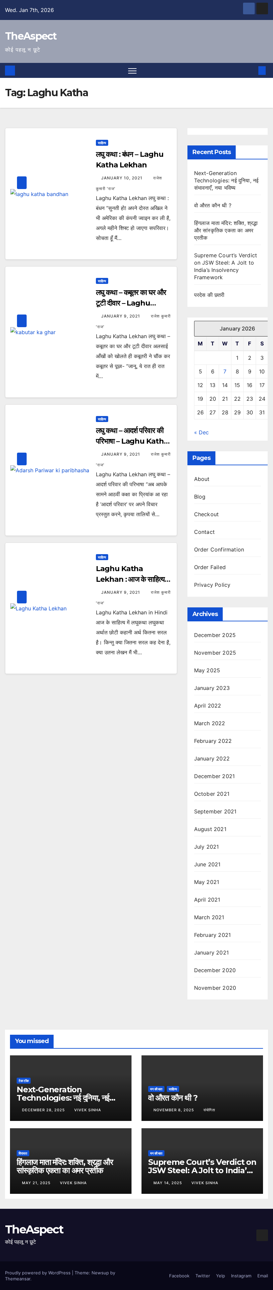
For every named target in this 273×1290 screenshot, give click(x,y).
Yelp (220, 1275)
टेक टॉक (24, 1081)
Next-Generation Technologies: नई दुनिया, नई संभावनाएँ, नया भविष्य (226, 180)
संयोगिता (209, 1110)
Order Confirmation (219, 549)
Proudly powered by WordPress (38, 1272)
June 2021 (207, 864)
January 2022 (212, 758)
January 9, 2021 (121, 316)
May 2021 (206, 882)
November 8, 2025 (174, 1110)
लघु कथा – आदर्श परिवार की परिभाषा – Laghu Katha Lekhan (132, 441)
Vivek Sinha (87, 1110)
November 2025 (215, 652)
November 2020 (215, 987)
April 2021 (207, 899)
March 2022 (209, 723)
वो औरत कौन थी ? (212, 205)
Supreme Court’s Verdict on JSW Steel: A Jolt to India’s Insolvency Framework (202, 1170)
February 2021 (212, 935)
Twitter (202, 1275)
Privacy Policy (212, 584)
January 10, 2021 (122, 177)
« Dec (201, 432)
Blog (200, 496)
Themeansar (17, 1278)
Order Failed (210, 567)
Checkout (206, 514)
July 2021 (206, 846)
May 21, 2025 (37, 1183)
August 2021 (210, 829)
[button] (251, 70)
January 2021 (211, 952)
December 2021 (214, 776)
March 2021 (209, 917)
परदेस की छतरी (209, 295)
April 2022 (207, 705)
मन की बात (156, 1089)
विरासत (23, 1153)
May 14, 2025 (168, 1183)
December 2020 (215, 970)
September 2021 (215, 811)
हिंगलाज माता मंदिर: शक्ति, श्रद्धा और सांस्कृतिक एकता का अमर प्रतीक (226, 230)
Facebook (179, 1275)
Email (262, 1275)
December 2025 (215, 635)
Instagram (241, 1275)
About (202, 479)
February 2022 (213, 741)
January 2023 (212, 688)
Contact (204, 532)
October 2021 (211, 793)
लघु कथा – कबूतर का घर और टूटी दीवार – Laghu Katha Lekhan (131, 303)
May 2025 (207, 670)
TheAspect (31, 36)
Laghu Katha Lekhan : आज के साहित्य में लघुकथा (132, 579)
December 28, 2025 (44, 1110)
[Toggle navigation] (132, 70)
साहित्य (102, 143)
